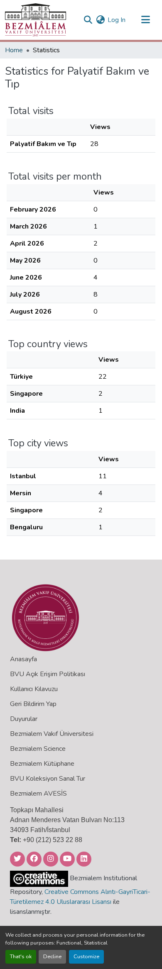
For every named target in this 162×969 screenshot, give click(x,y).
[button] (35, 20)
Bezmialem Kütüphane (42, 763)
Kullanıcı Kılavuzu (34, 689)
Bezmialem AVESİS (38, 793)
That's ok (21, 956)
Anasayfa (23, 659)
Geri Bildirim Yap (33, 704)
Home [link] (14, 50)
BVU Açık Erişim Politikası (47, 674)
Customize (86, 956)
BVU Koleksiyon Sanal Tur (47, 778)
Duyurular (23, 719)
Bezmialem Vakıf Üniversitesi (51, 733)
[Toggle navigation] (145, 20)
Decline (52, 956)
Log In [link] (116, 19)
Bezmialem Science (38, 748)
